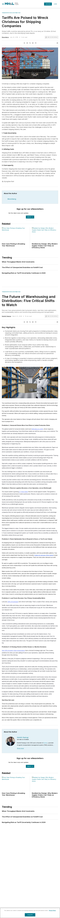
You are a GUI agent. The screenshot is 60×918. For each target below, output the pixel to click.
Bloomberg (5, 37)
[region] (30, 913)
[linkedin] (27, 43)
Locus (45, 743)
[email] (35, 43)
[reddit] (33, 43)
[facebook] (24, 43)
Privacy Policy (52, 910)
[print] (57, 43)
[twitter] (30, 43)
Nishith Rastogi (6, 316)
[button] (3, 4)
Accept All (30, 914)
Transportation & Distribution (11, 12)
